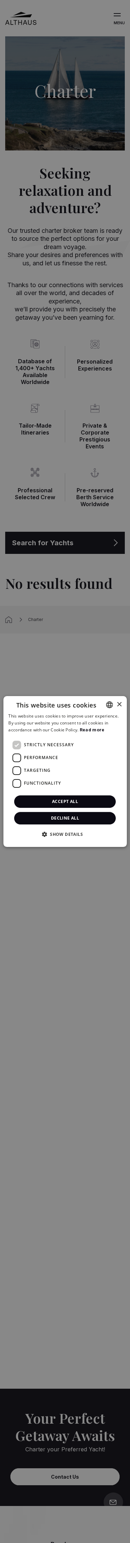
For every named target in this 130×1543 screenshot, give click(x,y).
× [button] (119, 704)
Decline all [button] (65, 818)
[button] (65, 834)
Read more (92, 729)
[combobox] (109, 704)
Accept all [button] (65, 801)
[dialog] (65, 771)
